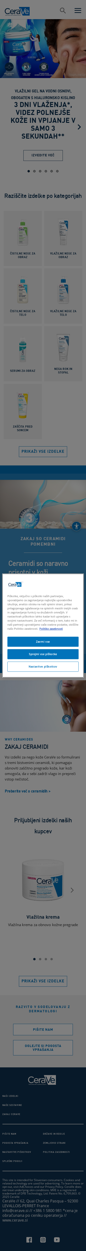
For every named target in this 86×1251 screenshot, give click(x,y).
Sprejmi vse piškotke (43, 654)
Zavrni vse (43, 641)
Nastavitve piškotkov (43, 666)
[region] (43, 625)
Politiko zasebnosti (51, 628)
